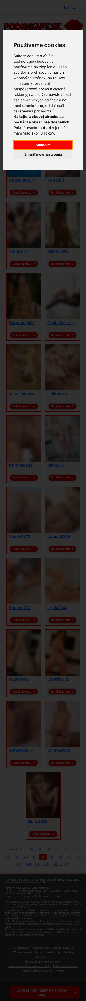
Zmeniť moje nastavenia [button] (43, 154)
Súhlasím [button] (43, 145)
